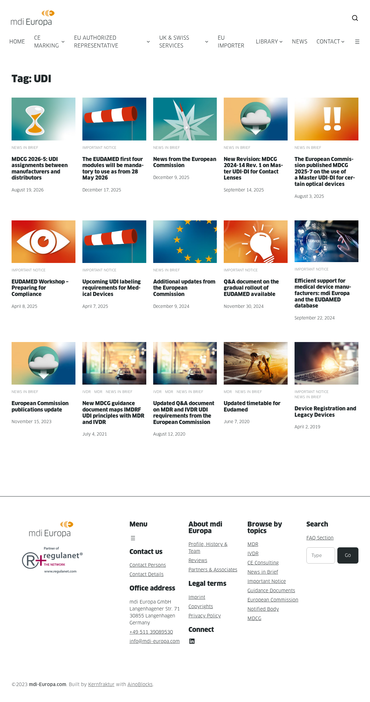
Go (348, 555)
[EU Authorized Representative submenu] (148, 41)
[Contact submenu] (343, 41)
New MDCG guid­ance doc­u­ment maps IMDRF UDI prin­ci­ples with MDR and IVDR (113, 412)
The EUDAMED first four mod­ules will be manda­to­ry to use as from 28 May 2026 (113, 168)
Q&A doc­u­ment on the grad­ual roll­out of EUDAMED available (251, 288)
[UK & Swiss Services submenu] (206, 41)
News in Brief (25, 147)
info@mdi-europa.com (155, 641)
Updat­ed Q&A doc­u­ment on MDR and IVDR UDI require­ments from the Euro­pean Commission (183, 412)
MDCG (254, 618)
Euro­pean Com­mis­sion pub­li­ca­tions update (40, 406)
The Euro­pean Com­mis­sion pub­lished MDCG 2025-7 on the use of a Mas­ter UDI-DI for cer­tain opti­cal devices (325, 171)
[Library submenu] (281, 41)
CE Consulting (263, 563)
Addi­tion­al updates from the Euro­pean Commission (184, 288)
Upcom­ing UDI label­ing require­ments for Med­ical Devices (111, 288)
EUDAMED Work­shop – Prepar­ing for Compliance (40, 288)
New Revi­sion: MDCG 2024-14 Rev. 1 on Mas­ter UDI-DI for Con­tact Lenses (253, 168)
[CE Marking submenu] (63, 41)
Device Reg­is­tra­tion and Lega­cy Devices (325, 411)
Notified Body (263, 609)
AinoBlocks (140, 684)
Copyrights (200, 606)
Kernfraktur (101, 684)
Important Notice (99, 147)
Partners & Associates (212, 570)
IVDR (86, 392)
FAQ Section (320, 538)
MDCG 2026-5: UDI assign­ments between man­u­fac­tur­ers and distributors (40, 168)
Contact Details (147, 574)
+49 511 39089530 (151, 632)
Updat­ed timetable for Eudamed (252, 406)
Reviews (197, 560)
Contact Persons (148, 565)
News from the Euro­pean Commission (184, 162)
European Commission (272, 600)
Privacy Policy (204, 616)
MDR (98, 392)
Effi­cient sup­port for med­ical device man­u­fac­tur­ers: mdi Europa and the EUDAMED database (323, 293)
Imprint (196, 597)
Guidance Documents (271, 590)
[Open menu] (357, 41)
